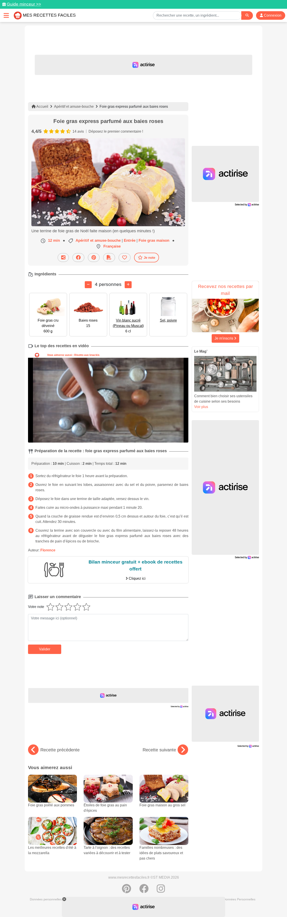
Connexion (272, 15)
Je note (149, 257)
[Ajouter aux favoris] (124, 257)
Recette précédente (60, 749)
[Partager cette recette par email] (63, 257)
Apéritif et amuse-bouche (74, 106)
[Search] (247, 15)
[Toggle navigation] (6, 15)
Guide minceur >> (24, 4)
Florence (47, 550)
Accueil (42, 106)
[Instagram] (161, 891)
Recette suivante (159, 749)
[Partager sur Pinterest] (94, 257)
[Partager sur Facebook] (78, 257)
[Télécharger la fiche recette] (109, 257)
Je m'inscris (224, 338)
